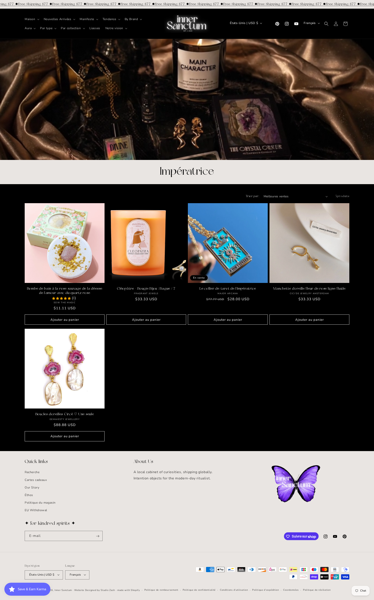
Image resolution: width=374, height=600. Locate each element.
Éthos (29, 495)
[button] (31, 19)
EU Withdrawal (36, 510)
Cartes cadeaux (36, 480)
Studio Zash (108, 590)
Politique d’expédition (265, 589)
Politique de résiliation (317, 589)
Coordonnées (291, 589)
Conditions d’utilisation (234, 589)
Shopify (135, 590)
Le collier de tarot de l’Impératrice (228, 288)
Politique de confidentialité (199, 589)
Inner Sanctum (63, 590)
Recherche (32, 472)
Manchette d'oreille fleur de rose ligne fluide (309, 288)
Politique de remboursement (161, 589)
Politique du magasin (40, 503)
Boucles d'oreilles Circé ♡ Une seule (64, 414)
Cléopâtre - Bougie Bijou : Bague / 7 (146, 288)
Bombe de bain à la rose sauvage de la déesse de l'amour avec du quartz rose (64, 291)
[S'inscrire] (97, 536)
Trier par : (252, 196)
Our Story (32, 487)
